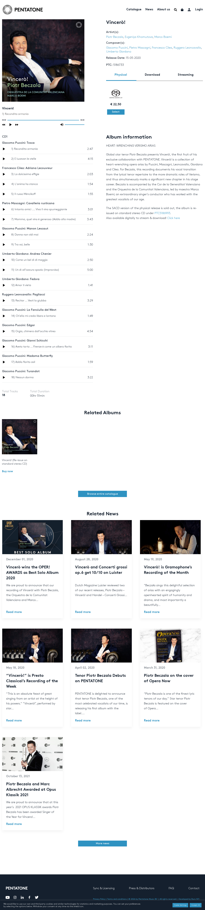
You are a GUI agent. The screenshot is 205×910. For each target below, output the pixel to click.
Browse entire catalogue (102, 494)
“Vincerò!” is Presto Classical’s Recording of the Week (32, 681)
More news (102, 843)
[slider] (74, 124)
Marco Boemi (163, 37)
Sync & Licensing (104, 888)
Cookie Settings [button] (180, 905)
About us (163, 9)
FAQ (171, 888)
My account (189, 9)
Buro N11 (195, 899)
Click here (173, 218)
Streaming (186, 74)
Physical (120, 74)
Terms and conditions (117, 899)
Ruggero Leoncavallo (187, 47)
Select (116, 112)
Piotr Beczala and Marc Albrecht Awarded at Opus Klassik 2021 (31, 789)
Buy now (7, 471)
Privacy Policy (99, 899)
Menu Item (175, 9)
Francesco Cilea (162, 47)
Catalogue (133, 9)
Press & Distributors (141, 888)
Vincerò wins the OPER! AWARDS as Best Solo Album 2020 (32, 573)
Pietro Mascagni (139, 47)
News (149, 9)
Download (152, 74)
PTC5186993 (162, 213)
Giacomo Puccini (117, 47)
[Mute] (62, 124)
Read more (14, 612)
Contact (193, 888)
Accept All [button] (195, 905)
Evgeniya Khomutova (139, 37)
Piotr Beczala (114, 37)
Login (199, 9)
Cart (182, 9)
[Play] (10, 124)
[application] (43, 120)
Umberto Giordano (118, 51)
